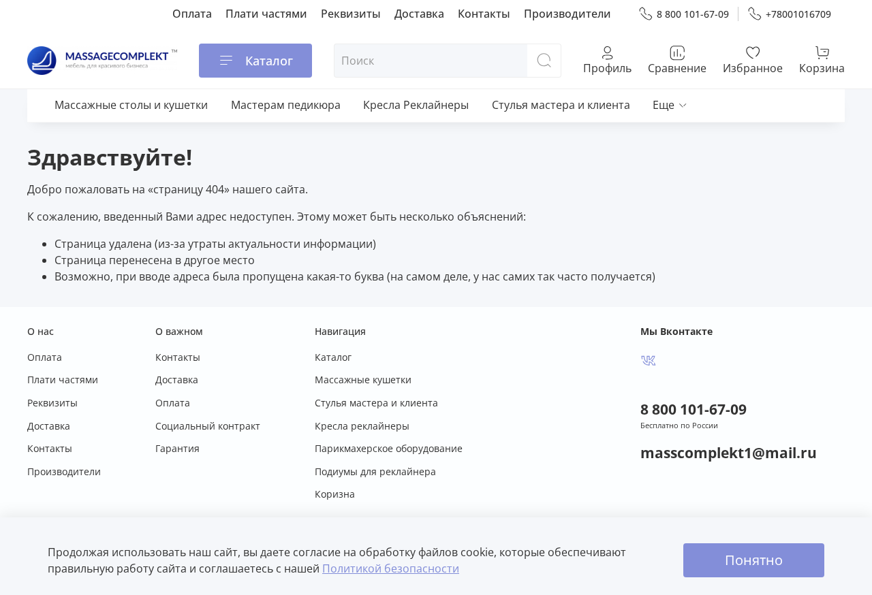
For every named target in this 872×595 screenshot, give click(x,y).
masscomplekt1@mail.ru (728, 452)
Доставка (419, 13)
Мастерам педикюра (286, 104)
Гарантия (177, 448)
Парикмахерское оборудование (389, 448)
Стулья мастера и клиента (561, 104)
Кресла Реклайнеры (416, 104)
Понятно (754, 560)
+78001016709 (798, 13)
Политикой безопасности (390, 568)
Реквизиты (351, 13)
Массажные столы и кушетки (131, 104)
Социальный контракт (207, 425)
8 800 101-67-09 (693, 13)
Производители (567, 13)
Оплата (192, 13)
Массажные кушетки (363, 379)
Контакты (484, 13)
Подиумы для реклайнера (375, 471)
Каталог (269, 60)
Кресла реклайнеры (362, 425)
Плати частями (266, 13)
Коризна (335, 493)
